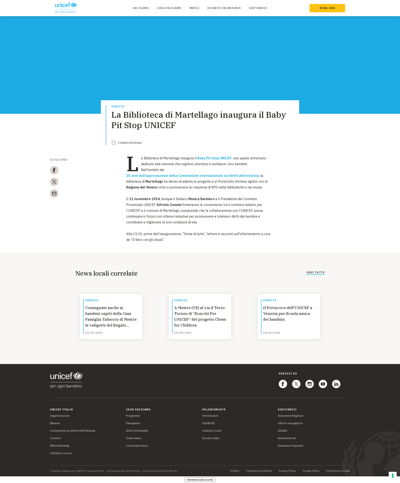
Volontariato (210, 415)
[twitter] (54, 183)
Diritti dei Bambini (137, 430)
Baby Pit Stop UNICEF (214, 158)
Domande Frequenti (290, 445)
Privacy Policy (287, 471)
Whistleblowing (59, 445)
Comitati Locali (211, 430)
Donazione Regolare (291, 415)
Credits (234, 471)
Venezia (118, 106)
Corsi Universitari (137, 445)
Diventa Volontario (224, 8)
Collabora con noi (61, 453)
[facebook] (54, 171)
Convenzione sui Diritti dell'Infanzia (72, 430)
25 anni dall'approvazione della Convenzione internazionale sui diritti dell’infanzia (192, 175)
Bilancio (55, 423)
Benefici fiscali (287, 438)
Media (194, 8)
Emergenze (133, 423)
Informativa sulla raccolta (200, 479)
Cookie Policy (310, 471)
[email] (54, 194)
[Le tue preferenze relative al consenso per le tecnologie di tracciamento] (393, 476)
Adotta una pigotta (290, 423)
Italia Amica (133, 438)
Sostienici (258, 8)
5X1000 (282, 430)
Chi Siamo (141, 8)
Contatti (55, 438)
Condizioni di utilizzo (259, 471)
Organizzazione (60, 415)
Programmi (132, 415)
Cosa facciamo (169, 8)
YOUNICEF (208, 423)
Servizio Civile (210, 438)
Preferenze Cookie (338, 471)
